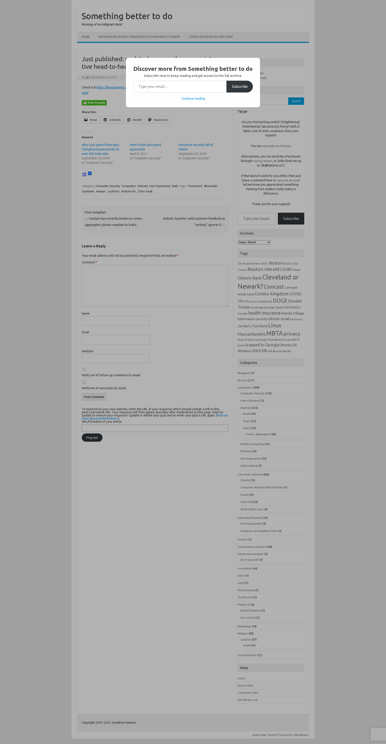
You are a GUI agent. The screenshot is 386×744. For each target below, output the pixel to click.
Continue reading (193, 98)
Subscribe (240, 86)
